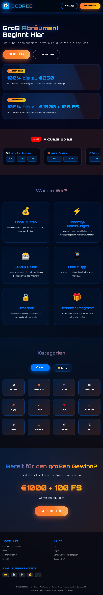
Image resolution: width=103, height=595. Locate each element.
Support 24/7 (59, 559)
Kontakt (6, 559)
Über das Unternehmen (12, 546)
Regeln (56, 550)
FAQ (55, 546)
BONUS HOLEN (16, 54)
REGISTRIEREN (90, 5)
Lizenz (5, 550)
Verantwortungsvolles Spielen (66, 555)
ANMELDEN (69, 6)
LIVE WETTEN (46, 54)
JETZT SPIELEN (51, 511)
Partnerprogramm (10, 555)
